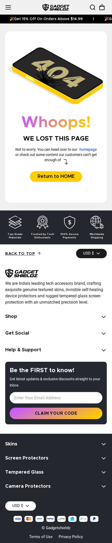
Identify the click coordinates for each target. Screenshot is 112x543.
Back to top (20, 254)
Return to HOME (56, 176)
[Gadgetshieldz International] (56, 7)
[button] (92, 7)
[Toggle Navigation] (8, 7)
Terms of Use (41, 536)
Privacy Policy (71, 536)
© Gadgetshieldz (56, 528)
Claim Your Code (56, 413)
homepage (88, 149)
